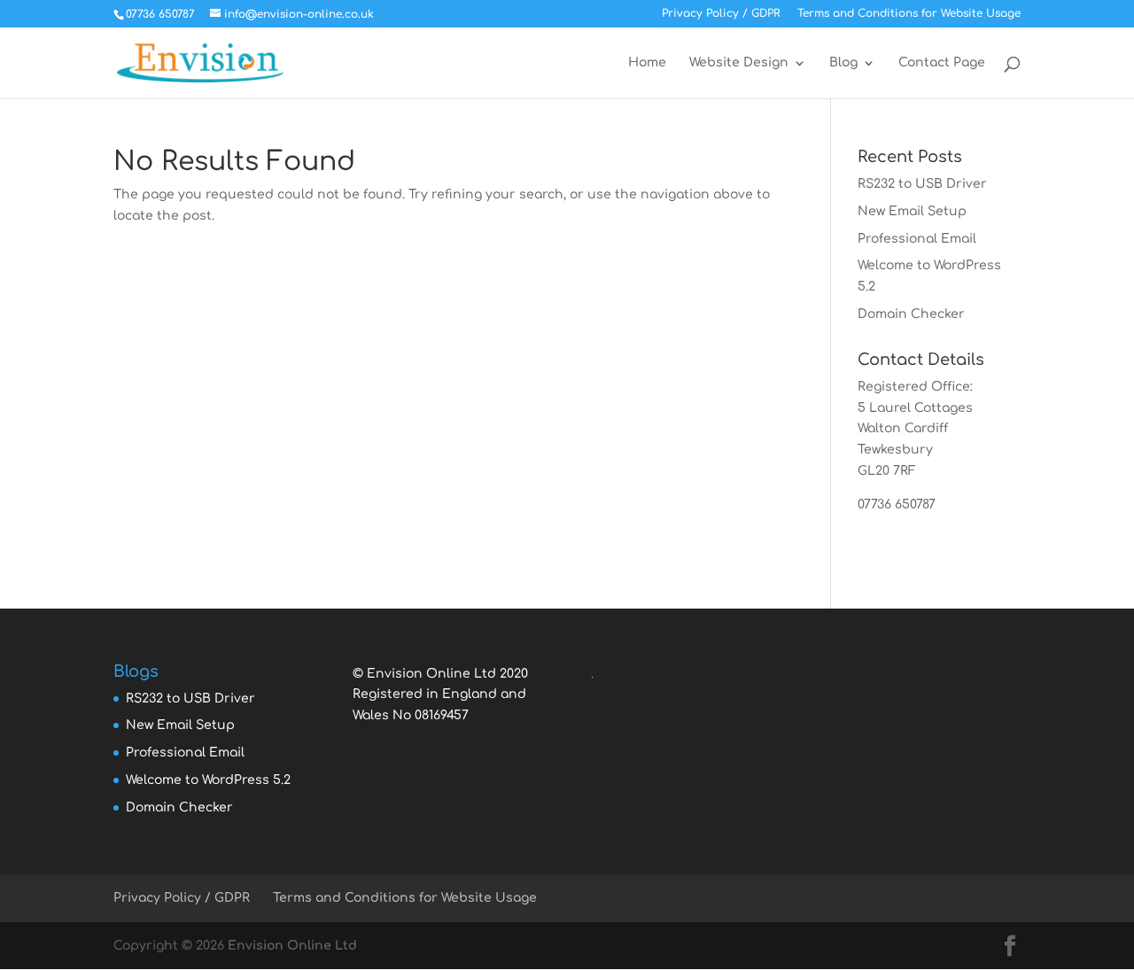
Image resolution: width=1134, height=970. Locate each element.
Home (647, 63)
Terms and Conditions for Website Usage (909, 13)
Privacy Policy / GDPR (721, 13)
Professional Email (917, 238)
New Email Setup (912, 211)
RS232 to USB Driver (922, 183)
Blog (843, 63)
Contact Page (941, 63)
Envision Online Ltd (292, 945)
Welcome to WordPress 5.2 (208, 780)
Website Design (738, 63)
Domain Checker (911, 314)
